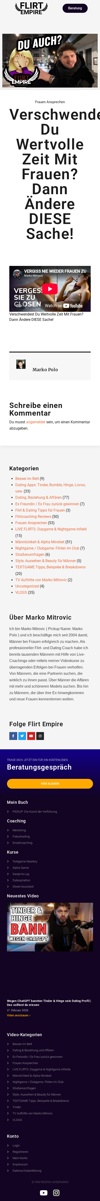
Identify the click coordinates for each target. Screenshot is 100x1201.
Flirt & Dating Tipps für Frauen (40, 510)
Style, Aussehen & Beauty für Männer (45, 561)
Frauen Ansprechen (50, 102)
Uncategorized (27, 586)
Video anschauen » (18, 1015)
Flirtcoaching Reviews (33, 516)
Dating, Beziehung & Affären (38, 497)
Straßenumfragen (29, 554)
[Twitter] (22, 736)
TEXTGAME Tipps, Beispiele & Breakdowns (50, 567)
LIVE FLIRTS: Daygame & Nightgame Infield (51, 529)
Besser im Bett (27, 478)
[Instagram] (40, 736)
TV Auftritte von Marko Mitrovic (41, 580)
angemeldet (35, 422)
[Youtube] (31, 736)
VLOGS (21, 592)
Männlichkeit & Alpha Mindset (39, 542)
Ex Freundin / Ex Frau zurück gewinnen (47, 504)
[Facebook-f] (13, 736)
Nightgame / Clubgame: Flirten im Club (47, 548)
